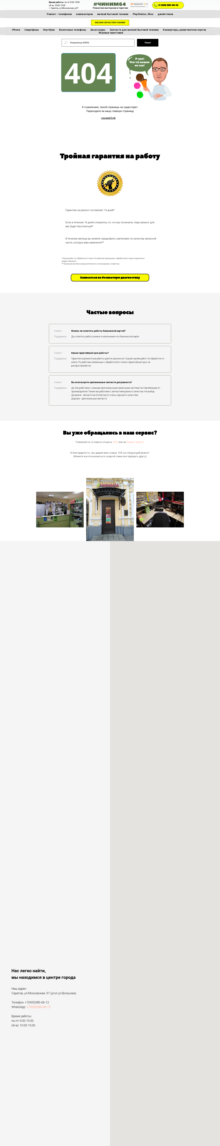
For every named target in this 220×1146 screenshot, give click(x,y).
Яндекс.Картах (135, 442)
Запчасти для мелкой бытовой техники (134, 29)
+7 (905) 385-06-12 (168, 5)
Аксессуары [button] (98, 29)
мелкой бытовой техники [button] (112, 14)
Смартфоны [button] (31, 29)
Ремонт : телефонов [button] (59, 14)
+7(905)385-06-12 (37, 1002)
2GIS (115, 442)
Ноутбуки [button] (49, 29)
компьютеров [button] (84, 14)
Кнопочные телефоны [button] (72, 29)
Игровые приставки (111, 32)
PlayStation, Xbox (143, 14)
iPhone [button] (16, 29)
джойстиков (165, 14)
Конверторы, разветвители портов (184, 29)
